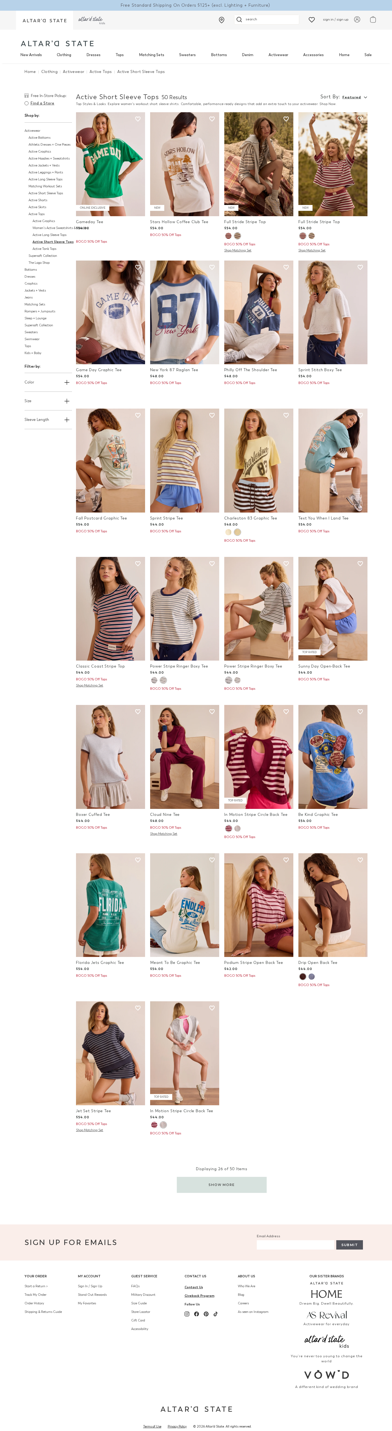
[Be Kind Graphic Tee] (332, 757)
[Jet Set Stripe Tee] (110, 1053)
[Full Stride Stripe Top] (258, 164)
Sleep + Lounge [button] (35, 318)
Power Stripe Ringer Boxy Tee (179, 666)
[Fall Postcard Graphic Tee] (110, 461)
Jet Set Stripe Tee (93, 1111)
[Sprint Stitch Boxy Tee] (332, 312)
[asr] (327, 1314)
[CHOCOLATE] (302, 977)
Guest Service (144, 1276)
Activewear (278, 55)
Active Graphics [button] (40, 151)
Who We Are (246, 1286)
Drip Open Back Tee (318, 962)
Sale (368, 55)
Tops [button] (28, 346)
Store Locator (140, 1312)
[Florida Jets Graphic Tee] (110, 905)
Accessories (313, 55)
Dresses (93, 55)
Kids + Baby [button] (33, 353)
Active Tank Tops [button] (44, 249)
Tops (119, 55)
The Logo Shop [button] (39, 263)
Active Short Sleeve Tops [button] (46, 193)
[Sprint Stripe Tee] (184, 461)
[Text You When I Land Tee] (332, 461)
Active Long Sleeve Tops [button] (45, 179)
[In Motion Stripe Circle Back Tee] (258, 757)
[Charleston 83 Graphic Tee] (258, 461)
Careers (243, 1303)
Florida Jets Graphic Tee (100, 962)
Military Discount (143, 1295)
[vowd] (327, 1374)
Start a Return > (36, 1286)
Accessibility (139, 1329)
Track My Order (35, 1295)
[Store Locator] (221, 20)
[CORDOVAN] (228, 236)
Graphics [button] (31, 283)
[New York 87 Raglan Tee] (184, 312)
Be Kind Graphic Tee (318, 814)
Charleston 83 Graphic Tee (250, 518)
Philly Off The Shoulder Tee (250, 370)
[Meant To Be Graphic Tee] (184, 905)
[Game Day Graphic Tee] (110, 312)
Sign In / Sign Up (90, 1286)
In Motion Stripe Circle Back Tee (255, 814)
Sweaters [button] (31, 332)
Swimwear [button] (32, 339)
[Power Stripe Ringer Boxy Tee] (184, 609)
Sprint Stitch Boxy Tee (320, 370)
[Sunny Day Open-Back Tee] (332, 609)
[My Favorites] (312, 19)
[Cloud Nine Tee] (184, 757)
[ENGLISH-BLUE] (312, 977)
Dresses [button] (30, 276)
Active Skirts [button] (37, 207)
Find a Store (42, 103)
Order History (34, 1303)
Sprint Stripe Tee (166, 518)
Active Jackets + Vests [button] (44, 165)
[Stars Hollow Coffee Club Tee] (184, 164)
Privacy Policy (177, 1426)
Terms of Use (152, 1426)
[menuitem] (31, 55)
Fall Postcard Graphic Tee (101, 518)
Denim (247, 55)
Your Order (36, 1276)
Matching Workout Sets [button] (45, 186)
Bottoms (219, 55)
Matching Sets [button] (35, 304)
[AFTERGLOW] (228, 532)
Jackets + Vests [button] (35, 290)
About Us (246, 1276)
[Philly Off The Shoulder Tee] (258, 312)
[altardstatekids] (91, 20)
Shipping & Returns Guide (43, 1312)
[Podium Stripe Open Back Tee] (258, 905)
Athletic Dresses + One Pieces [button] (49, 144)
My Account (89, 1276)
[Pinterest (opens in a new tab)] (206, 1314)
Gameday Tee (89, 222)
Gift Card (138, 1320)
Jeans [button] (29, 297)
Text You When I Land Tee (323, 518)
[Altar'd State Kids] (327, 1341)
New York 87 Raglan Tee (174, 370)
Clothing (64, 55)
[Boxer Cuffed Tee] (110, 757)
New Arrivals (31, 55)
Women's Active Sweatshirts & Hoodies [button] (60, 228)
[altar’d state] (44, 20)
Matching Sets (151, 55)
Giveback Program (199, 1296)
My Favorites (87, 1303)
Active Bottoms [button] (39, 137)
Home (344, 55)
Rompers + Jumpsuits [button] (40, 311)
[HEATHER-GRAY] (237, 236)
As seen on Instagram (253, 1312)
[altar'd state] (57, 43)
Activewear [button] (32, 131)
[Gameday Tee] (110, 164)
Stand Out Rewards (92, 1295)
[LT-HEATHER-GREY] (237, 828)
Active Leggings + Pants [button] (46, 172)
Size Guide (139, 1303)
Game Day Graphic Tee (99, 370)
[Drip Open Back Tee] (332, 905)
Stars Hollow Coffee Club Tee (179, 222)
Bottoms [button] (31, 270)
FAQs (135, 1286)
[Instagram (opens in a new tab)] (187, 1314)
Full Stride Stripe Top (245, 222)
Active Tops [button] (37, 214)
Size (28, 401)
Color (29, 382)
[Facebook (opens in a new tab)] (196, 1314)
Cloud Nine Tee (165, 814)
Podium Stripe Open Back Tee (253, 962)
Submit (349, 1245)
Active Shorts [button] (38, 200)
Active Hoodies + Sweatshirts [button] (49, 158)
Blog (241, 1295)
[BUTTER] (237, 532)
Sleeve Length (37, 419)
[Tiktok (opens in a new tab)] (216, 1314)
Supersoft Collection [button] (43, 256)
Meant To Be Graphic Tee (175, 962)
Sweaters (187, 55)
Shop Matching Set (237, 250)
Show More (222, 1185)
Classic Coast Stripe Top (100, 666)
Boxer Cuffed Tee (93, 814)
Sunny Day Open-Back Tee (324, 666)
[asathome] (327, 1290)
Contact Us (195, 1276)
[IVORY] (163, 680)
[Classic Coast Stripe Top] (110, 609)
